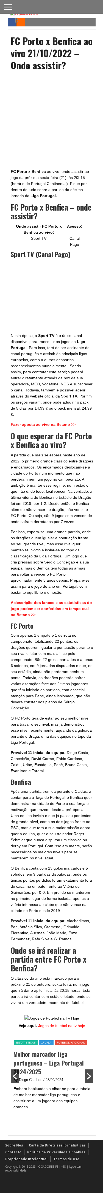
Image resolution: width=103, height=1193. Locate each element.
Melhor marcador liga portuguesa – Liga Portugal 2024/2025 (48, 1063)
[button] (15, 1076)
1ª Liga (46, 1042)
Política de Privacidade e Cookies (56, 1152)
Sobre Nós (14, 1145)
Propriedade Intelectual (26, 1159)
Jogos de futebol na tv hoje (61, 1025)
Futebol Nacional (71, 1042)
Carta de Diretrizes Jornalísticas (57, 1145)
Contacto (13, 1152)
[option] (52, 1074)
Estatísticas (26, 1042)
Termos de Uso (66, 1159)
